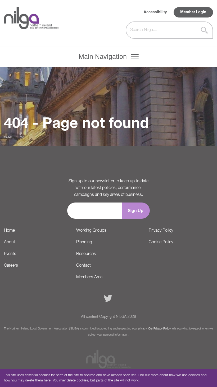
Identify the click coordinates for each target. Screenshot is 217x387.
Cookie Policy (161, 242)
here (47, 380)
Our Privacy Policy (159, 328)
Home (8, 136)
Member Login (193, 12)
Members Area (89, 277)
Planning (84, 242)
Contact (83, 265)
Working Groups (91, 230)
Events (10, 254)
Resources (86, 254)
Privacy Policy (161, 230)
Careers (11, 265)
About (9, 242)
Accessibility (155, 12)
